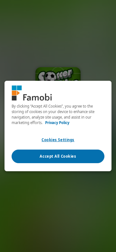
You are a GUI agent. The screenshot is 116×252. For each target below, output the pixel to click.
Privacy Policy (57, 122)
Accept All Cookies (58, 156)
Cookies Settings (58, 139)
